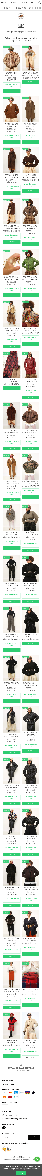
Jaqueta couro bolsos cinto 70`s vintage (30, 786)
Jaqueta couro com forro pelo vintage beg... (11, 329)
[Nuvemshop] (21, 1157)
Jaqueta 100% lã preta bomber (30, 684)
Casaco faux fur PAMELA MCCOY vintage (11, 888)
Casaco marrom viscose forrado (11, 227)
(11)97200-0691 (11, 1115)
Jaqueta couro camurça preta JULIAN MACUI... (30, 584)
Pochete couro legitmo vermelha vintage (30, 990)
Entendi (21, 1173)
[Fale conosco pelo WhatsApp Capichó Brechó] (37, 1159)
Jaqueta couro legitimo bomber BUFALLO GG (11, 786)
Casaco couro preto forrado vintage (11, 735)
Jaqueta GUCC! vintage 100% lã (30, 888)
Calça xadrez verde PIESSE (11, 584)
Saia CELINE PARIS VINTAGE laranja (12, 990)
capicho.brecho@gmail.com (16, 1119)
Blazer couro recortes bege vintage (30, 1041)
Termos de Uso (8, 1084)
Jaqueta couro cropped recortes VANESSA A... (30, 837)
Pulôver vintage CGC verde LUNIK (30, 482)
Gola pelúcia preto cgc (30, 635)
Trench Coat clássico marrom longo (30, 125)
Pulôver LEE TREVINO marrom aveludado (30, 176)
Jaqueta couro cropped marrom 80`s (30, 227)
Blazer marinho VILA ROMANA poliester (30, 939)
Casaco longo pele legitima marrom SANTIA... (11, 176)
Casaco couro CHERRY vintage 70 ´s (30, 380)
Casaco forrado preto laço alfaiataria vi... (12, 684)
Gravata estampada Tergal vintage (11, 380)
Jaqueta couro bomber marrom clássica (30, 431)
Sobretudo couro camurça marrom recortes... (11, 482)
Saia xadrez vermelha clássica (11, 1041)
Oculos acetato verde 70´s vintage (30, 329)
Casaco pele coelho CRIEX (11, 74)
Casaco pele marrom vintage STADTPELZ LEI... (12, 431)
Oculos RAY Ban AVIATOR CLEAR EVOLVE (11, 278)
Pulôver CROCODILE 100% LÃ (30, 533)
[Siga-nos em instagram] (4, 1127)
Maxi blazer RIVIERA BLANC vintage (11, 533)
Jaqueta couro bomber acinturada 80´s (30, 734)
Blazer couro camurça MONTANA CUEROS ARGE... (11, 125)
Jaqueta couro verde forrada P (30, 278)
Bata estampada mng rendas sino (30, 74)
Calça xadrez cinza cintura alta (11, 635)
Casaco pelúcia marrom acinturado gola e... (11, 939)
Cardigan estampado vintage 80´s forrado (12, 837)
